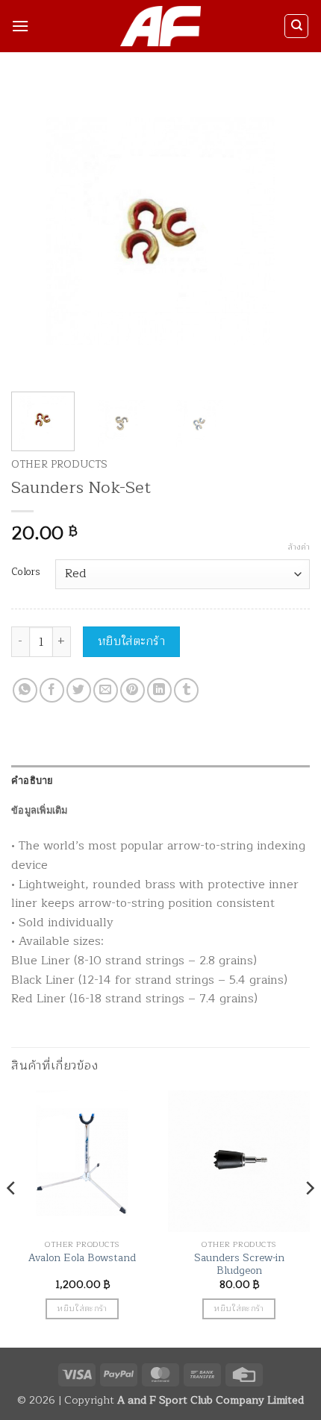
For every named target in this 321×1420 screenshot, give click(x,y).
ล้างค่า (298, 547)
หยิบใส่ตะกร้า (132, 641)
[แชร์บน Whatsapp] (25, 690)
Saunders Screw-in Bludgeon (239, 1264)
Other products (59, 464)
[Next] (285, 231)
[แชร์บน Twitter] (78, 690)
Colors (25, 572)
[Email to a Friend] (105, 690)
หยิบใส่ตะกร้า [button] (82, 1308)
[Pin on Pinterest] (132, 690)
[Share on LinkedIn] (159, 690)
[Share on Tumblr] (186, 690)
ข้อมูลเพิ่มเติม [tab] (39, 810)
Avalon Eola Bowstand (82, 1258)
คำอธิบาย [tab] (32, 780)
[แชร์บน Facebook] (52, 690)
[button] (20, 25)
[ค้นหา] (296, 26)
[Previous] (35, 231)
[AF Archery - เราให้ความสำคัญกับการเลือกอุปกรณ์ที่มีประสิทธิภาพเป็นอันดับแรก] (161, 26)
